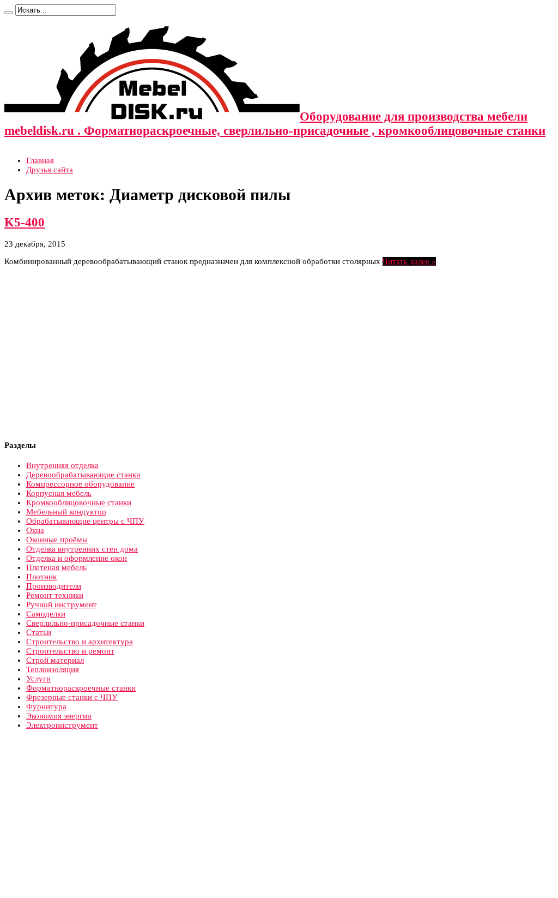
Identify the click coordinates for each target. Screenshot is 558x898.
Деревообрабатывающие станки (83, 474)
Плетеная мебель (56, 567)
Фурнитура (46, 706)
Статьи (38, 632)
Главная (40, 160)
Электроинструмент (62, 725)
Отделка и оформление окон (76, 558)
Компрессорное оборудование (80, 484)
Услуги (38, 678)
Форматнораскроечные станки (81, 688)
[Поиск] (8, 12)
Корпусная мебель (59, 493)
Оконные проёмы (57, 539)
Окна (35, 530)
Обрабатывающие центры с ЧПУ (85, 521)
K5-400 (24, 222)
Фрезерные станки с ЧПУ (72, 697)
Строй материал (55, 660)
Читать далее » (409, 261)
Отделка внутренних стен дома (82, 548)
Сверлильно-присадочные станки (85, 623)
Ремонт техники (54, 595)
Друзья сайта (49, 169)
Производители (53, 586)
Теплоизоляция (52, 669)
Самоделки (45, 613)
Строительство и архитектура (79, 641)
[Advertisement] (95, 353)
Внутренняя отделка (62, 465)
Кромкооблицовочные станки (78, 502)
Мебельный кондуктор (66, 511)
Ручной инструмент (61, 604)
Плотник (41, 576)
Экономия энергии (59, 715)
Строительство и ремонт (70, 650)
